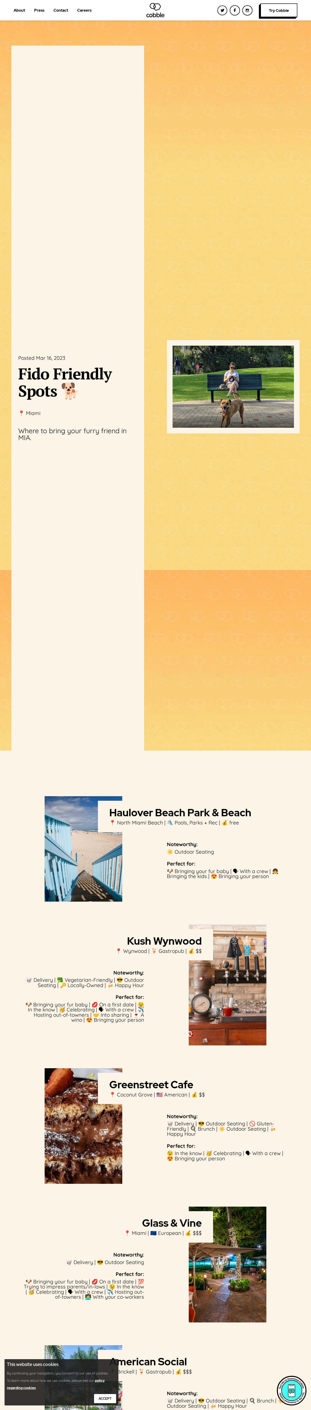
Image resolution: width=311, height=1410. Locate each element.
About (19, 10)
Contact (61, 10)
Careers (84, 10)
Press (39, 10)
